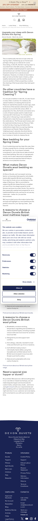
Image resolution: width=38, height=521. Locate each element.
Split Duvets (9, 466)
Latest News (13, 25)
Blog (6, 507)
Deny (19, 300)
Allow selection (19, 294)
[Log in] (19, 20)
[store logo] (19, 15)
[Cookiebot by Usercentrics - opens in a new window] (27, 220)
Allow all (19, 288)
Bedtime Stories (10, 510)
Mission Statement (24, 469)
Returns (23, 481)
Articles (8, 513)
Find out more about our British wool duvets (18, 313)
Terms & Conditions (24, 485)
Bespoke (8, 478)
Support (23, 460)
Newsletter (9, 504)
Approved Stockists (8, 497)
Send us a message (24, 511)
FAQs (7, 516)
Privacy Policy (26, 473)
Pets (6, 475)
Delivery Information (25, 477)
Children (8, 472)
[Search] (14, 20)
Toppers (8, 460)
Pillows (7, 463)
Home (4, 25)
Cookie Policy (25, 457)
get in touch (10, 387)
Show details (27, 282)
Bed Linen (8, 469)
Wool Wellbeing (24, 25)
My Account (9, 501)
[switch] (33, 261)
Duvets (7, 457)
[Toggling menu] (34, 3)
